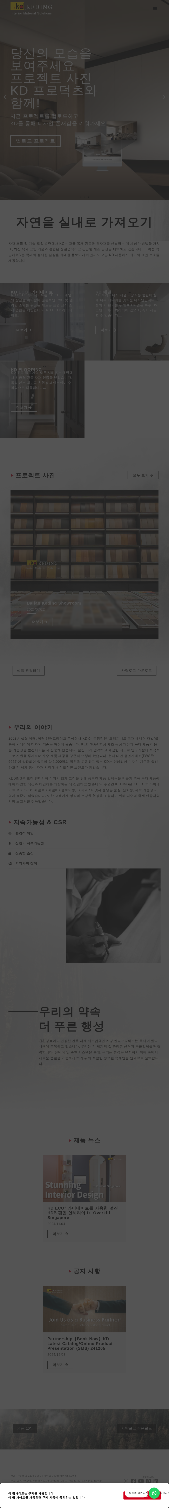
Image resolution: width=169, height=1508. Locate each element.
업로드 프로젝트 (35, 141)
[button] (155, 8)
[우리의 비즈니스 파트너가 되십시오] (154, 1493)
